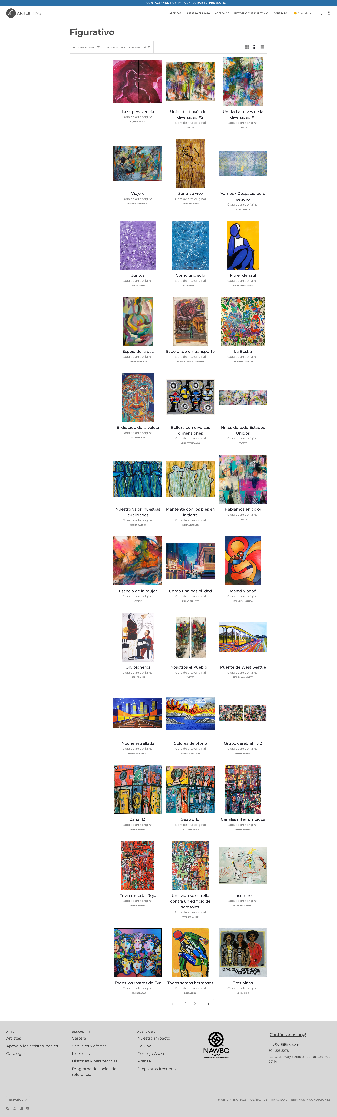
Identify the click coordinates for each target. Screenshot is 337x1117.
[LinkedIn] (21, 1108)
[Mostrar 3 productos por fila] (254, 47)
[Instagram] (14, 1108)
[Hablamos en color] (243, 479)
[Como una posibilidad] (190, 560)
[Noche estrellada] (137, 713)
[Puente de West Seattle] (243, 637)
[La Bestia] (243, 321)
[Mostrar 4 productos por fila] (262, 47)
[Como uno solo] (190, 245)
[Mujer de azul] (243, 245)
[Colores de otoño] (190, 713)
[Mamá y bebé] (243, 560)
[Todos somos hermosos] (190, 952)
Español (16, 1099)
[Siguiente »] (208, 1004)
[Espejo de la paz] (137, 321)
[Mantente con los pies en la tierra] (190, 479)
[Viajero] (137, 163)
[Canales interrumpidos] (243, 789)
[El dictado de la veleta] (137, 397)
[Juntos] (137, 245)
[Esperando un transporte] (190, 321)
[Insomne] (243, 865)
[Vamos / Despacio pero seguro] (243, 163)
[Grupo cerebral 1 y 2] (243, 713)
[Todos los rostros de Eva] (137, 952)
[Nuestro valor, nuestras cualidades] (137, 479)
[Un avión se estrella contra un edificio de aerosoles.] (190, 865)
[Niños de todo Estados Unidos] (243, 397)
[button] (175, 13)
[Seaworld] (190, 789)
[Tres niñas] (243, 952)
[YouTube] (27, 1108)
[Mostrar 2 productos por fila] (247, 47)
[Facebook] (7, 1108)
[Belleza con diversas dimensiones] (190, 397)
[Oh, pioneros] (137, 637)
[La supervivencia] (137, 81)
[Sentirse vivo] (190, 163)
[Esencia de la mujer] (137, 560)
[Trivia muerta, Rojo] (137, 865)
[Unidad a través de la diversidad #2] (190, 81)
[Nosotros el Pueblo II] (190, 637)
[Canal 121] (137, 789)
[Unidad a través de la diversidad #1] (243, 81)
